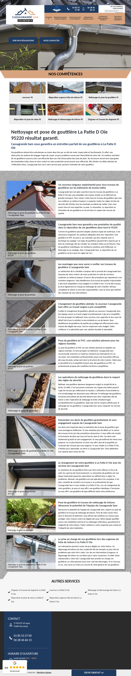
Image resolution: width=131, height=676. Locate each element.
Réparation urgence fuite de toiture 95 (60, 18)
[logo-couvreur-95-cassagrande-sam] (25, 14)
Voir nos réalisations (23, 41)
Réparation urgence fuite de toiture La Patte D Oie (65, 600)
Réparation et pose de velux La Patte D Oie (27, 600)
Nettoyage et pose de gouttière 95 (75, 18)
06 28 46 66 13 (91, 9)
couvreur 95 (48, 18)
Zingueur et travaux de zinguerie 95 (118, 18)
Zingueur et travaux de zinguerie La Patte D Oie (28, 592)
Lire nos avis (15, 671)
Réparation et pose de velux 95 (88, 18)
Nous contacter (51, 41)
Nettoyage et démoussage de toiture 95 (103, 18)
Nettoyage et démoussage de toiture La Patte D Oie (104, 592)
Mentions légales (44, 673)
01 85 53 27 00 (76, 9)
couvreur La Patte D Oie (59, 590)
